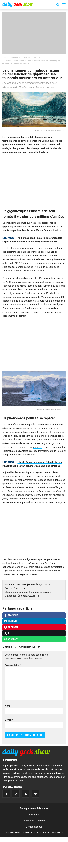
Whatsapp (13, 639)
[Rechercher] (57, 5)
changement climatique (18, 222)
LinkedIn (12, 621)
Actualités (33, 595)
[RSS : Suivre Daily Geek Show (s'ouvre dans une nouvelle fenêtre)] (25, 794)
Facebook (13, 615)
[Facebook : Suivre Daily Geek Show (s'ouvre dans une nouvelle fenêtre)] (6, 794)
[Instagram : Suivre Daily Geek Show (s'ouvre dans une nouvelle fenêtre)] (16, 794)
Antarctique (48, 226)
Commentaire (13, 665)
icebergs (37, 447)
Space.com (19, 588)
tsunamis (22, 226)
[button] (64, 4)
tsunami (47, 592)
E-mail (9, 719)
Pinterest (13, 627)
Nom (8, 705)
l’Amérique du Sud (43, 267)
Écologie (22, 595)
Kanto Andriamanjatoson (22, 584)
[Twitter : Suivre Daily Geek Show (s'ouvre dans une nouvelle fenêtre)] (35, 794)
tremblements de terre (50, 450)
